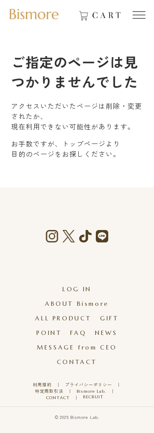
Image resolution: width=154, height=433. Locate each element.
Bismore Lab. (91, 391)
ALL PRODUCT (63, 318)
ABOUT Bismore (77, 304)
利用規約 (42, 385)
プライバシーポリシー (88, 385)
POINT (49, 333)
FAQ (78, 333)
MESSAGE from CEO (77, 347)
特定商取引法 (49, 391)
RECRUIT (93, 397)
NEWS (106, 333)
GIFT (109, 318)
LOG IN (77, 289)
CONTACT (77, 362)
